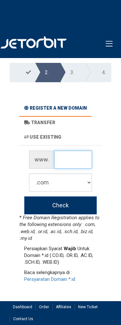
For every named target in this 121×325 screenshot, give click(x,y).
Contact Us (23, 319)
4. (104, 72)
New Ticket (88, 307)
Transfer (43, 122)
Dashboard (22, 307)
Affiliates (63, 307)
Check (60, 205)
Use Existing (45, 137)
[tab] (55, 109)
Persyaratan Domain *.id (49, 279)
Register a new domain (58, 108)
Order (44, 307)
